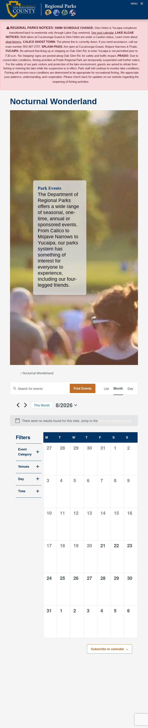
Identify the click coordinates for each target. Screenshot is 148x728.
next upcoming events (115, 420)
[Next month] (25, 405)
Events (14, 373)
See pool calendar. (102, 32)
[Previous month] (18, 405)
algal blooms (13, 41)
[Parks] (41, 11)
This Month (42, 405)
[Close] (139, 28)
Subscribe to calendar (107, 649)
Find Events (83, 388)
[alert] (74, 420)
